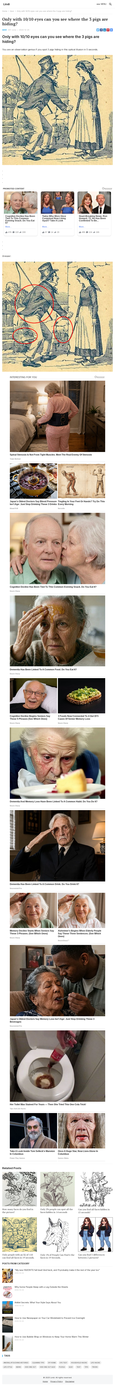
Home (4, 11)
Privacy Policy (56, 1381)
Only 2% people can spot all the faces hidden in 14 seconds (56, 1211)
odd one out (30, 1367)
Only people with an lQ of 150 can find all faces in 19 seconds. (18, 1256)
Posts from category (15, 1264)
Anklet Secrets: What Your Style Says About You (38, 1302)
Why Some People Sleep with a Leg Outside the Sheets (41, 1287)
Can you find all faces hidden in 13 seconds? (94, 1211)
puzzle (62, 1367)
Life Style (8, 1367)
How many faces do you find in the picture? (17, 1211)
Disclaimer (69, 1381)
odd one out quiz (47, 1367)
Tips (86, 1367)
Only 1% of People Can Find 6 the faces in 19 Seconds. (57, 1256)
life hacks (95, 1363)
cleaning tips (38, 1363)
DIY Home (52, 1363)
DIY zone (12, 30)
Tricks (95, 1367)
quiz (71, 1367)
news (18, 1367)
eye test (63, 1363)
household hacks (79, 1363)
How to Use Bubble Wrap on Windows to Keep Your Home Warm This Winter (52, 1336)
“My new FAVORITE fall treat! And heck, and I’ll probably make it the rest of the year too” (57, 1270)
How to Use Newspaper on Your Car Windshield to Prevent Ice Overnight (50, 1318)
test (79, 1367)
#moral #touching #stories (16, 1363)
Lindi (6, 4)
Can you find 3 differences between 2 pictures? (91, 1256)
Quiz (12, 11)
